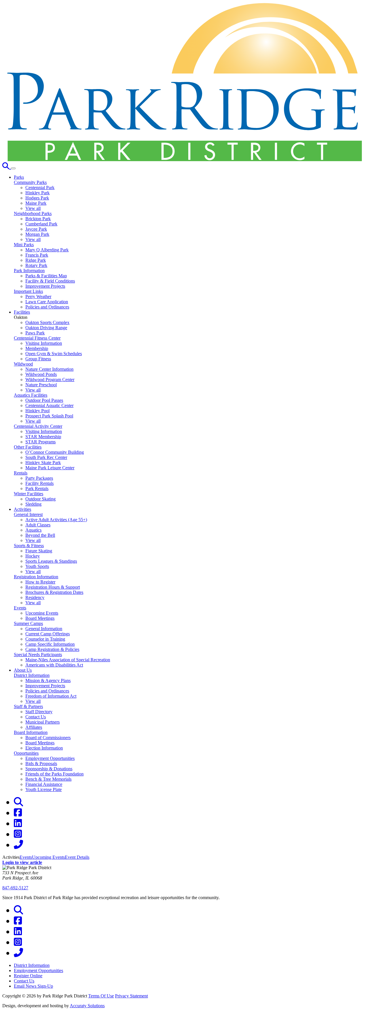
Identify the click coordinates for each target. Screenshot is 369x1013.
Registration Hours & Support (52, 587)
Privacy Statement (131, 995)
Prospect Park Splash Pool (49, 415)
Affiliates (33, 727)
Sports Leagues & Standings (51, 561)
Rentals (20, 472)
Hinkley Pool (37, 410)
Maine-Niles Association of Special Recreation (67, 659)
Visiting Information (43, 343)
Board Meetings (39, 618)
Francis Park (36, 255)
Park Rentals (36, 488)
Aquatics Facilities (30, 395)
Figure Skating (38, 550)
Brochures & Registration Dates (54, 592)
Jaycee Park (36, 229)
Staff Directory (38, 711)
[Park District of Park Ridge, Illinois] (184, 159)
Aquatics (33, 530)
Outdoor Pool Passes (44, 400)
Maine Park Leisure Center (49, 467)
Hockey (32, 555)
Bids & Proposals (41, 763)
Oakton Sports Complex (47, 322)
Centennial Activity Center (38, 426)
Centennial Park (39, 187)
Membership (36, 348)
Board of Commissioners (48, 737)
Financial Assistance (43, 784)
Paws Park (35, 332)
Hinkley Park (37, 192)
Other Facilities (28, 447)
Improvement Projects (45, 286)
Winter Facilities (28, 493)
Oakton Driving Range (46, 327)
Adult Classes (37, 524)
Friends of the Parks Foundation (54, 773)
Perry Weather (38, 296)
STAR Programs (40, 441)
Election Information (44, 747)
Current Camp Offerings (47, 633)
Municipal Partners (42, 722)
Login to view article (22, 862)
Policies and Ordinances (47, 306)
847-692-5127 (15, 887)
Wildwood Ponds (41, 374)
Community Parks (30, 182)
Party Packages (39, 478)
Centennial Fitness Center (37, 338)
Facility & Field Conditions (50, 280)
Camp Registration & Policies (52, 649)
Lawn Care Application (46, 301)
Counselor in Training (45, 639)
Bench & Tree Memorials (48, 779)
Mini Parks (24, 244)
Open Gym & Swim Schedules (53, 353)
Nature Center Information (49, 369)
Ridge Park (35, 260)
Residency (34, 597)
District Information (32, 675)
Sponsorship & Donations (48, 768)
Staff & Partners (28, 706)
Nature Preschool (41, 384)
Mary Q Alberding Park (47, 249)
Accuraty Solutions (87, 1005)
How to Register (40, 581)
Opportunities (26, 753)
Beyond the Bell (40, 535)
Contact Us (35, 716)
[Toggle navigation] (13, 168)
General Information (43, 628)
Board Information (31, 732)
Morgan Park (37, 234)
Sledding (33, 504)
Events (20, 607)
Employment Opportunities (50, 758)
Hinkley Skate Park (43, 462)
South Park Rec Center (46, 457)
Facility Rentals (39, 483)
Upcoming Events (41, 613)
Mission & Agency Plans (48, 680)
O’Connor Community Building (54, 452)
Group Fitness (38, 358)
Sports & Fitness (29, 545)
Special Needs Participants (38, 654)
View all (33, 208)
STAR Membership (43, 436)
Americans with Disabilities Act (54, 664)
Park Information (29, 270)
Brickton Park (38, 218)
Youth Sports (37, 566)
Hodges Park (37, 197)
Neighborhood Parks (33, 213)
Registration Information (36, 576)
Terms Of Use (101, 995)
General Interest (28, 514)
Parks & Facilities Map (46, 275)
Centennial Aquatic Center (49, 405)
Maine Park (35, 203)
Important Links (28, 291)
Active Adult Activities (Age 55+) (56, 519)
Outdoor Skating (40, 498)
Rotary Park (36, 265)
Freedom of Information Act (50, 696)
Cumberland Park (41, 223)
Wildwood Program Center (49, 379)
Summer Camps (28, 623)
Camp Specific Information (50, 644)
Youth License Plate (43, 789)
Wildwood (23, 363)
